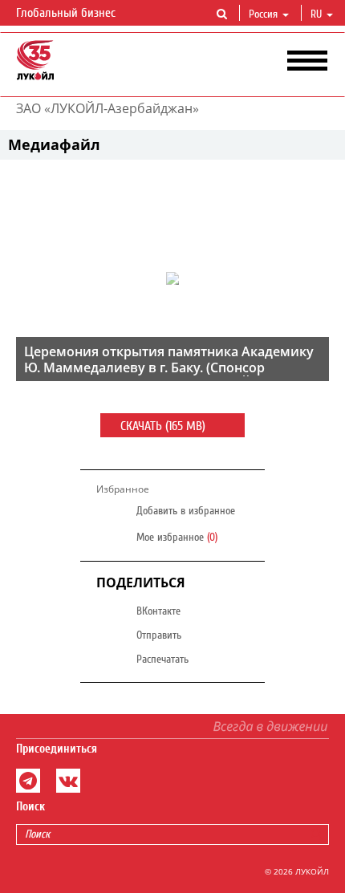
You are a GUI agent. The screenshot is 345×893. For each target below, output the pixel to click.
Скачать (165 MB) (164, 426)
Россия (263, 14)
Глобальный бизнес (67, 13)
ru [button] (317, 14)
